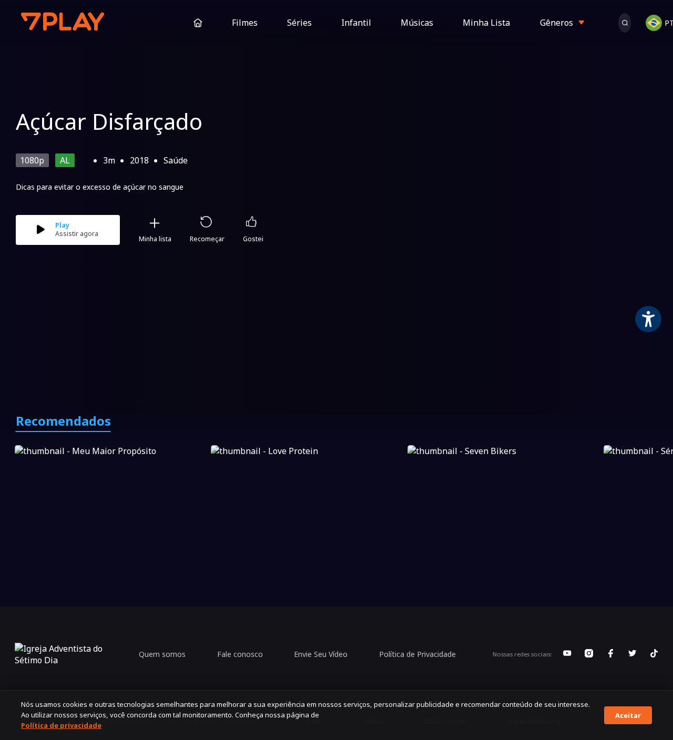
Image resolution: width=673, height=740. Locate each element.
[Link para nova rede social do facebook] (610, 654)
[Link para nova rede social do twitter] (632, 654)
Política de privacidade (61, 725)
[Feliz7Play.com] (64, 23)
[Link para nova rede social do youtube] (567, 654)
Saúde (176, 160)
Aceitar (628, 715)
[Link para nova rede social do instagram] (589, 654)
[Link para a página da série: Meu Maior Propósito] (111, 499)
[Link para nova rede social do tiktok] (654, 654)
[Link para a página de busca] (624, 23)
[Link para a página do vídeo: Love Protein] (307, 499)
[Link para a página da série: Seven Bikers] (503, 499)
